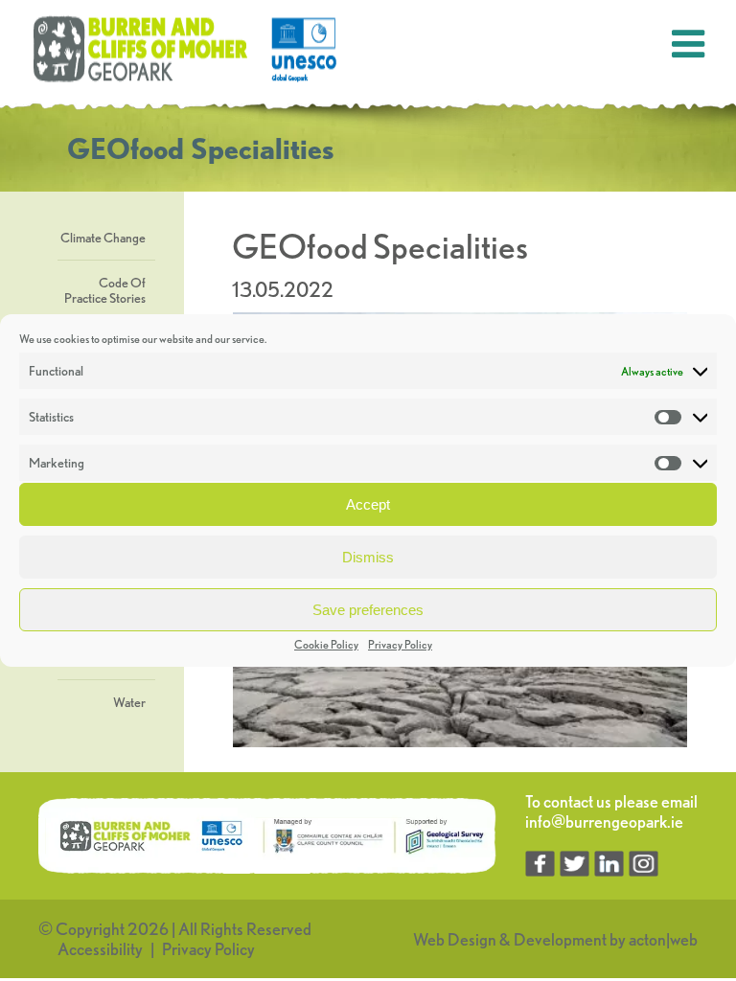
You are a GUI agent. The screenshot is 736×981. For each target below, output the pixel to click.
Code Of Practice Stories (105, 290)
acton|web (663, 939)
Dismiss (368, 557)
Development (560, 939)
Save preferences (368, 610)
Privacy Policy (400, 644)
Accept (368, 504)
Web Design (454, 939)
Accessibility (100, 949)
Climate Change (103, 237)
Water (129, 702)
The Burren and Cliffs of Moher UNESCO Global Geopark (187, 49)
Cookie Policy (326, 644)
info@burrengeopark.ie (604, 821)
